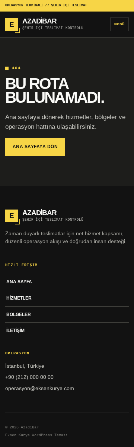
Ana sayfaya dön (35, 146)
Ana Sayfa (19, 281)
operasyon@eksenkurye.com (39, 388)
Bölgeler (18, 314)
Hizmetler (19, 298)
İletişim (15, 330)
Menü (119, 24)
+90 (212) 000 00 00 (29, 377)
